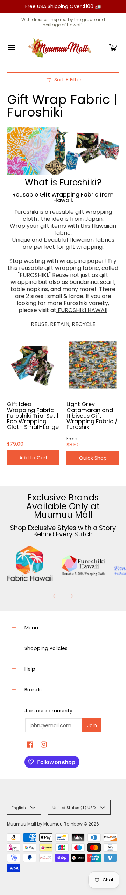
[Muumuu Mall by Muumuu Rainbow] (61, 47)
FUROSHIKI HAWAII (81, 310)
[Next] (71, 596)
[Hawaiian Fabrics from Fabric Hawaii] (30, 563)
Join (92, 725)
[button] (113, 48)
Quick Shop (93, 458)
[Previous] (54, 596)
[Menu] (11, 48)
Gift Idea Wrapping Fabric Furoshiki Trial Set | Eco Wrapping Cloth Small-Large (33, 415)
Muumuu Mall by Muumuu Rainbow (45, 824)
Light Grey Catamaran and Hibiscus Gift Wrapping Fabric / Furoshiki (92, 415)
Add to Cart (33, 457)
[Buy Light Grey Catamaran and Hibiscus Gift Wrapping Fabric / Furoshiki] (92, 364)
